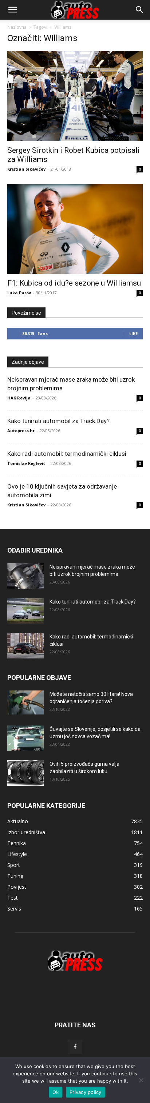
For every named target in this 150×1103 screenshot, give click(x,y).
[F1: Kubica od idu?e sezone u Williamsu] (75, 229)
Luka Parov (19, 292)
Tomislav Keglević (26, 463)
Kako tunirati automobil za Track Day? (58, 421)
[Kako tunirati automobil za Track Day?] (25, 611)
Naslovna (17, 27)
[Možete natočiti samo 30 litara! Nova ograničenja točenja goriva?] (25, 702)
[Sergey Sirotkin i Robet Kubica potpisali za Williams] (75, 96)
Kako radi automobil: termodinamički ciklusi (66, 453)
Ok (55, 1092)
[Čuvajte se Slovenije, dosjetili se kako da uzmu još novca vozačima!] (25, 738)
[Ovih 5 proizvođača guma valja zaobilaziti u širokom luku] (25, 773)
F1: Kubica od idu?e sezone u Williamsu (74, 283)
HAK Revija (19, 398)
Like (133, 333)
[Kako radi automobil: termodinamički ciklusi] (25, 645)
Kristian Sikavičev (26, 169)
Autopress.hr (21, 430)
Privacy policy (86, 1092)
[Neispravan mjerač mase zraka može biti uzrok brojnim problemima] (25, 576)
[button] (140, 10)
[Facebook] (75, 1047)
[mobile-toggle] (12, 10)
